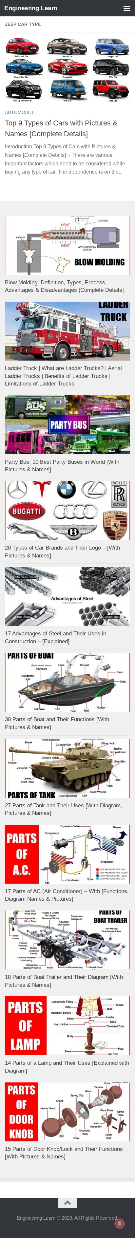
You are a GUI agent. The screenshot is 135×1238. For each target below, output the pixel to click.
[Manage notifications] (119, 1223)
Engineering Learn (30, 8)
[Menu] (127, 8)
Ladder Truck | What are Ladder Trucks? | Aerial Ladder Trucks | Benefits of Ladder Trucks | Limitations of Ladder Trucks (63, 376)
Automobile (20, 112)
